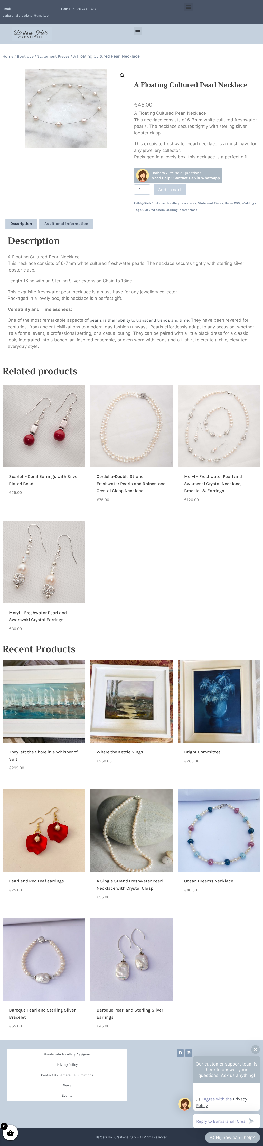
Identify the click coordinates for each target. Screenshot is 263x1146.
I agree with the (221, 1102)
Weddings (249, 203)
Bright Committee (202, 751)
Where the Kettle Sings (120, 751)
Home (8, 56)
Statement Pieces (53, 56)
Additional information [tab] (66, 223)
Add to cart (169, 189)
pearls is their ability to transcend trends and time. (139, 320)
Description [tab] (21, 223)
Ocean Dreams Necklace (208, 880)
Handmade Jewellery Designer (67, 1054)
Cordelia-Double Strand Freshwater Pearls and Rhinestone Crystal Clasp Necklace (131, 483)
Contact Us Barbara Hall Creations (67, 1075)
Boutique (25, 56)
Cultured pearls (153, 210)
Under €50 (232, 203)
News (67, 1085)
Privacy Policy (67, 1065)
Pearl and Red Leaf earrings (36, 880)
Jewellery (173, 203)
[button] (188, 7)
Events (67, 1095)
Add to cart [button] (20, 509)
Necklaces (188, 203)
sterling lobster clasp (181, 210)
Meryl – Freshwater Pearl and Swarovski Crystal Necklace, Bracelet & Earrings (213, 483)
